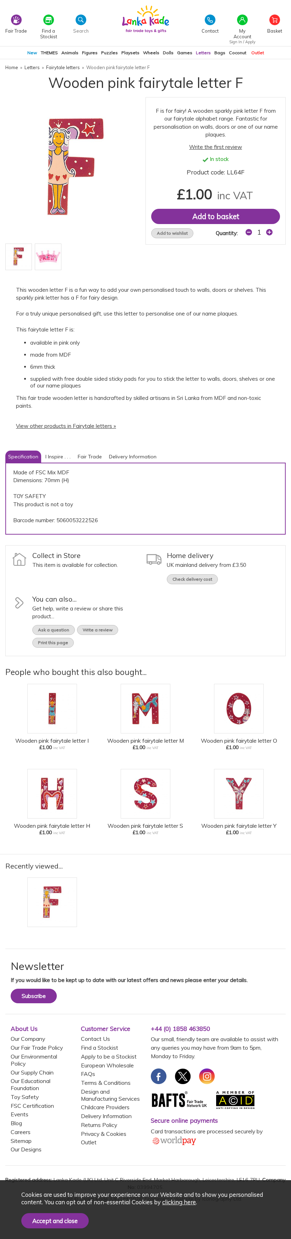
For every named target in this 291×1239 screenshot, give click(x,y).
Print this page (53, 642)
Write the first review (215, 147)
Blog (16, 1123)
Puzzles (109, 52)
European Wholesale (107, 1065)
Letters (203, 52)
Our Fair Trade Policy (37, 1047)
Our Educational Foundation (30, 1084)
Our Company (28, 1038)
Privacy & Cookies (103, 1133)
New (32, 52)
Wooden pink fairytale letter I (52, 740)
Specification (23, 456)
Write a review (97, 629)
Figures (90, 52)
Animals (69, 52)
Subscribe (34, 996)
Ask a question (53, 629)
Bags (219, 52)
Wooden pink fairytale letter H (52, 825)
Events (19, 1114)
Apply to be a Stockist (109, 1056)
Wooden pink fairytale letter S (145, 825)
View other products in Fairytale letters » (66, 426)
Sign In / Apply (242, 41)
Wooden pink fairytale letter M (145, 740)
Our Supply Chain (32, 1072)
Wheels (151, 52)
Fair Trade (90, 456)
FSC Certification (32, 1105)
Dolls (168, 52)
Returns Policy (99, 1124)
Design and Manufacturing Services (110, 1095)
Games (184, 52)
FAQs (88, 1073)
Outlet (257, 52)
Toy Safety (25, 1096)
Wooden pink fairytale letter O (239, 740)
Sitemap (21, 1140)
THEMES (49, 52)
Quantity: (227, 233)
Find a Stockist (99, 1047)
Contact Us (95, 1038)
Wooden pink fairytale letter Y (238, 825)
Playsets (130, 52)
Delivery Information (133, 456)
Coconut (237, 52)
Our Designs (26, 1149)
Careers (21, 1131)
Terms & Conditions (106, 1082)
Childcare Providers (105, 1107)
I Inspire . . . (58, 456)
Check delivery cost (192, 579)
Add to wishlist (172, 233)
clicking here (179, 1202)
